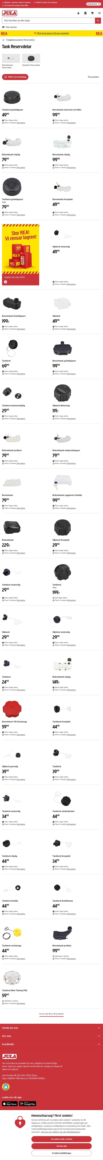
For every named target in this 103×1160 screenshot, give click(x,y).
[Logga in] (78, 13)
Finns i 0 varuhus (15, 123)
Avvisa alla (62, 1146)
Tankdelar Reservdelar (31, 65)
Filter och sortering (17, 77)
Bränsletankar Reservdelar (7, 66)
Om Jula (6, 1036)
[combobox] (51, 21)
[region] (51, 1135)
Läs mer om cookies (50, 1132)
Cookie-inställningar (61, 1153)
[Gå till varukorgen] (92, 13)
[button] (6, 1087)
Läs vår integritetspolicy (69, 1132)
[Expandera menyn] (99, 13)
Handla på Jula (10, 1028)
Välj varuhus (11, 27)
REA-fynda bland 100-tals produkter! (53, 33)
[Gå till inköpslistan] (85, 13)
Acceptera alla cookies (61, 1139)
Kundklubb (8, 1044)
